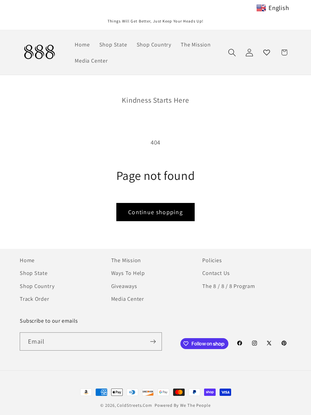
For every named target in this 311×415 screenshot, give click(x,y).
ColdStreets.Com (134, 405)
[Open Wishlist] (266, 52)
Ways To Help (128, 272)
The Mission (126, 260)
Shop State (34, 272)
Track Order (34, 298)
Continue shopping (155, 212)
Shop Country (37, 286)
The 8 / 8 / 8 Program (228, 286)
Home (27, 260)
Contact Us (216, 272)
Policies (212, 260)
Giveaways (124, 286)
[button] (232, 52)
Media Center (127, 298)
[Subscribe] (153, 341)
